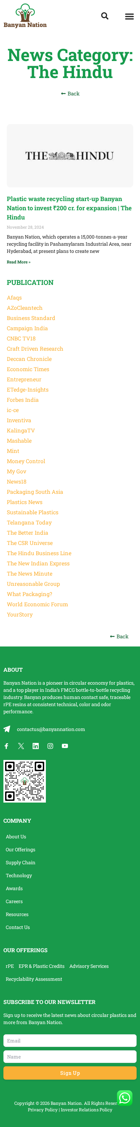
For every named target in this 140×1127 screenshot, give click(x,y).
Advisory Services (89, 966)
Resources (17, 914)
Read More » (19, 261)
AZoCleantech (24, 307)
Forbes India (23, 399)
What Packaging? (29, 593)
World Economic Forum (37, 604)
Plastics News (24, 501)
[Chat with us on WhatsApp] (124, 1098)
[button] (129, 16)
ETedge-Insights (28, 389)
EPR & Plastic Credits (42, 966)
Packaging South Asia (35, 491)
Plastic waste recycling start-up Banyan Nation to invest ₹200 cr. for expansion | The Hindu (69, 208)
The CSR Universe (30, 542)
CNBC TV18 (21, 338)
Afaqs (14, 297)
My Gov (16, 471)
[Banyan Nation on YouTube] (65, 746)
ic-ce (13, 409)
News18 (17, 481)
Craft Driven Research (35, 348)
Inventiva (19, 420)
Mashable (19, 440)
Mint (13, 450)
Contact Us (18, 927)
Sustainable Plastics (32, 512)
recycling (120, 690)
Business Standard (31, 317)
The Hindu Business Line (39, 553)
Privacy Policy (43, 1110)
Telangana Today (29, 522)
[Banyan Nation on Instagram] (50, 746)
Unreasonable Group (33, 583)
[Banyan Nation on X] (21, 746)
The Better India (27, 532)
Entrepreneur (24, 379)
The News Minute (29, 573)
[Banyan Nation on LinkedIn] (36, 746)
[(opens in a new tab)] (70, 155)
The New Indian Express (38, 563)
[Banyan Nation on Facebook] (6, 746)
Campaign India (27, 328)
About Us (16, 836)
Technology (19, 875)
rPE (7, 704)
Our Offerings (20, 849)
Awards (14, 888)
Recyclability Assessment (34, 979)
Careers (14, 901)
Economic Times (28, 368)
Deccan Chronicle (29, 358)
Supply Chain (20, 862)
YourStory (20, 614)
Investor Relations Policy (86, 1110)
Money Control (26, 460)
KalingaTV (21, 430)
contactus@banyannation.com (51, 729)
